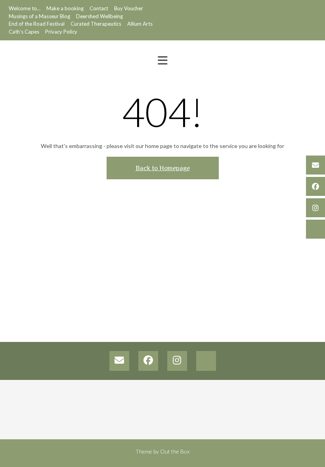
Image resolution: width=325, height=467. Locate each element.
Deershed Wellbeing (99, 16)
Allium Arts (140, 24)
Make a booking (65, 8)
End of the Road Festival (37, 24)
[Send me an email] (315, 165)
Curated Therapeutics (96, 24)
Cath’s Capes (24, 31)
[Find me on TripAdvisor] (315, 229)
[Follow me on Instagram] (315, 207)
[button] (162, 60)
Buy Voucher (128, 8)
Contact (99, 8)
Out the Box (174, 451)
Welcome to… (24, 8)
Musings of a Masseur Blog (39, 16)
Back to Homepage (163, 168)
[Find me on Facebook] (315, 186)
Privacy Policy (61, 31)
